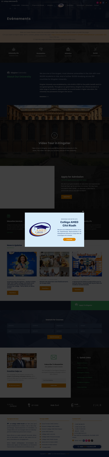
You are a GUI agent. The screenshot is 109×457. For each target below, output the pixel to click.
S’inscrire (69, 239)
